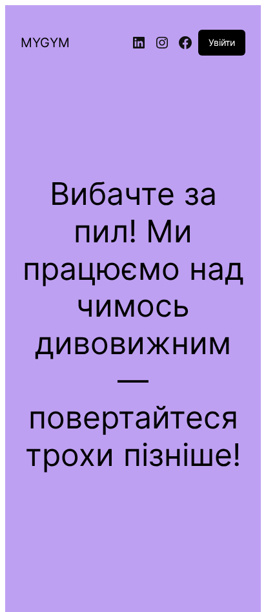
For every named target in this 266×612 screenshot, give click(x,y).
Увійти (222, 42)
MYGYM (45, 42)
